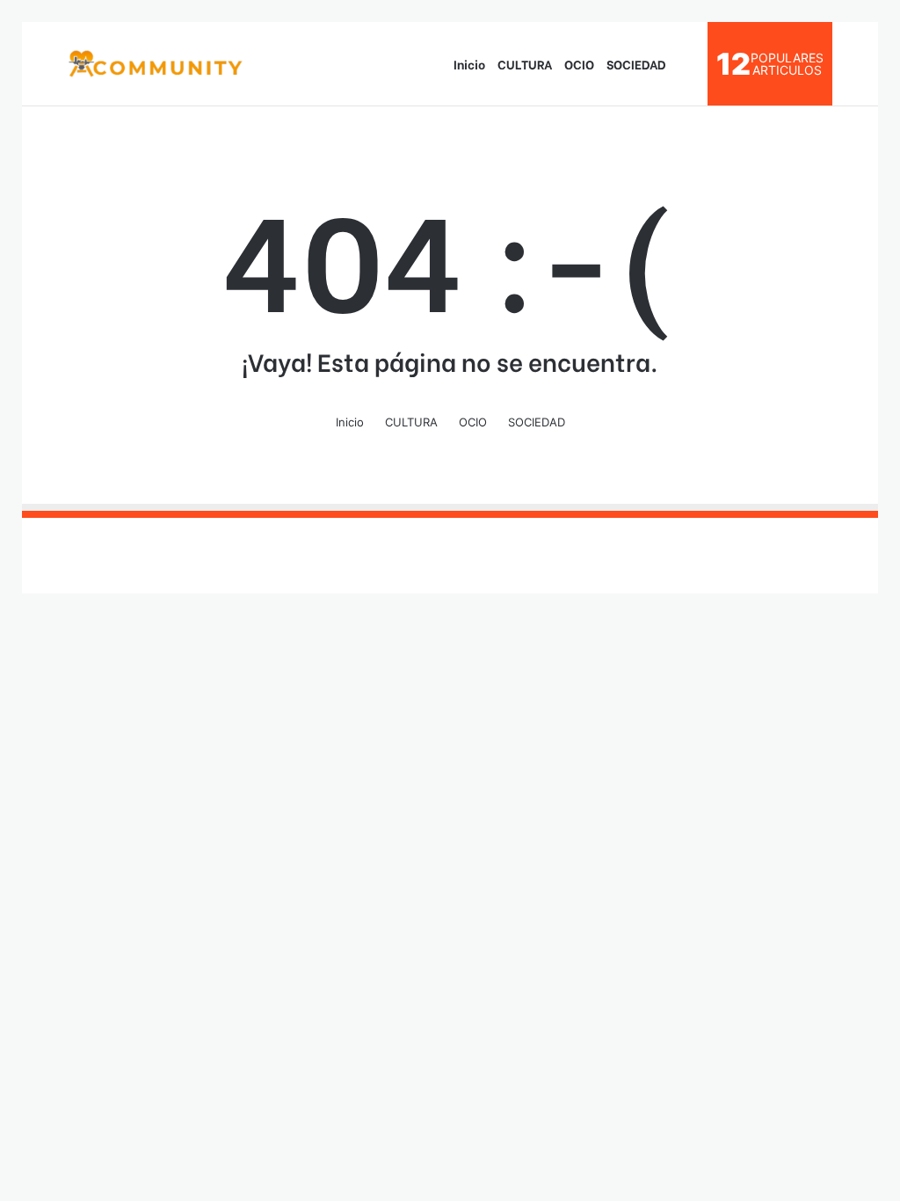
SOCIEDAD (636, 64)
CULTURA (524, 64)
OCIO (579, 64)
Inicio (469, 64)
